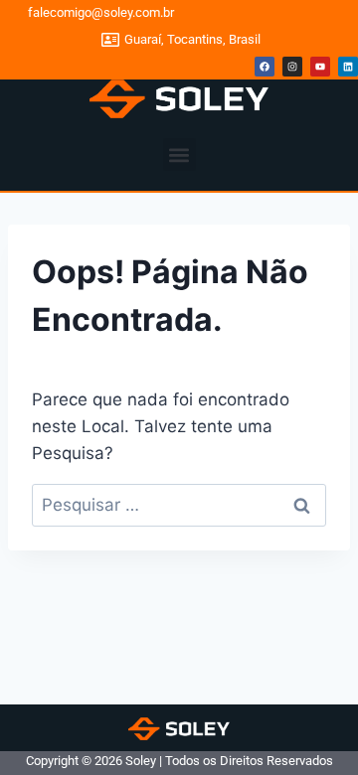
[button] (179, 154)
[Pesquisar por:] (179, 505)
